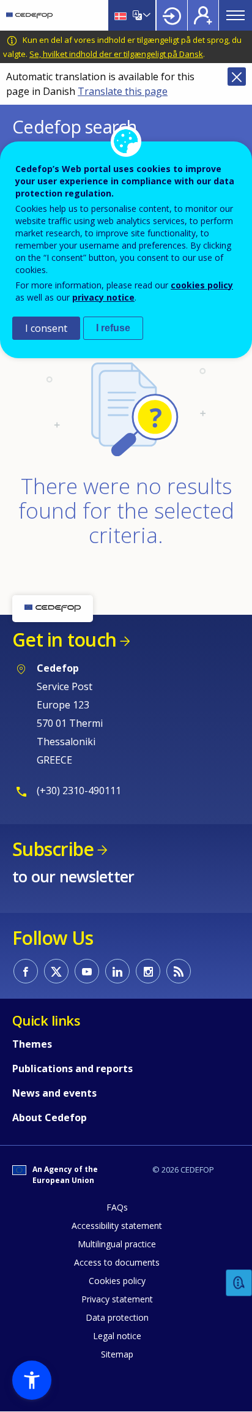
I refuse (113, 328)
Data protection (117, 1317)
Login (172, 15)
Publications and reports (72, 1068)
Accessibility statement (117, 1225)
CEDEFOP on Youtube (87, 971)
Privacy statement (117, 1299)
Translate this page (123, 91)
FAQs (117, 1207)
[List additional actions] (145, 15)
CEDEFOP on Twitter (56, 971)
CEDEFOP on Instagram (148, 971)
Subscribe (53, 849)
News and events (54, 1093)
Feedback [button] (239, 1283)
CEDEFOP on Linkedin (117, 971)
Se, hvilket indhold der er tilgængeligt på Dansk (116, 53)
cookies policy (202, 285)
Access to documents (117, 1262)
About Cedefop (49, 1117)
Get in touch (64, 639)
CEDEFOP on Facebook (25, 971)
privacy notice (103, 297)
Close (237, 76)
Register (203, 15)
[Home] (29, 15)
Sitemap (117, 1354)
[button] (31, 1380)
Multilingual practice (117, 1244)
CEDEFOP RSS (178, 971)
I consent (46, 328)
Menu (235, 15)
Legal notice (117, 1336)
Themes (32, 1044)
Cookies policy (117, 1280)
